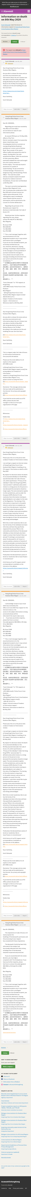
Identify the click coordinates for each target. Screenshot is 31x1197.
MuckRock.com (14, 6)
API (26, 1188)
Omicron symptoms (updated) (10, 1152)
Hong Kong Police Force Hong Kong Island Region (14, 1136)
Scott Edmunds (5, 25)
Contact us (13, 35)
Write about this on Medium (11, 1082)
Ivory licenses (5, 1101)
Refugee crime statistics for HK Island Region (14, 1134)
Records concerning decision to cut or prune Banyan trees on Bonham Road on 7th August (14, 1094)
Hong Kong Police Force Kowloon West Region (13, 1117)
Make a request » (8, 1066)
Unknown (10, 63)
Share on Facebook (8, 1079)
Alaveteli (10, 1185)
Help (10, 1188)
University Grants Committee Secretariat (11, 1110)
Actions (5, 41)
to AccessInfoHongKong (13, 1084)
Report (24, 109)
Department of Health (6, 1154)
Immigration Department (7, 1131)
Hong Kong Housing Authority (8, 1149)
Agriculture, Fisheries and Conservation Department (14, 1103)
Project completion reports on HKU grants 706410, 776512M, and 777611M (14, 1107)
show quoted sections (9, 1032)
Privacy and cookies (18, 1188)
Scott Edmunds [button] (10, 61)
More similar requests (6, 1157)
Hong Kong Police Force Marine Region (11, 1142)
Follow (15, 41)
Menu (29, 10)
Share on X (6, 1076)
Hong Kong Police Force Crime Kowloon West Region (14, 52)
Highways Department (7, 1097)
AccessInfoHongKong (7, 11)
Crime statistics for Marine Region (11, 1140)
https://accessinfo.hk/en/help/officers (16, 395)
